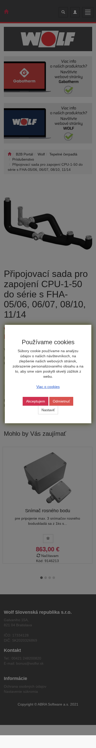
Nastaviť (48, 410)
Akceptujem (35, 401)
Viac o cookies (48, 387)
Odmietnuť (61, 401)
